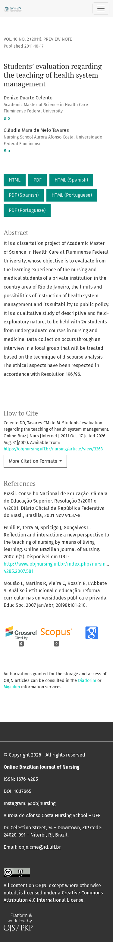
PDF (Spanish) (24, 195)
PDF (37, 180)
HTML (14, 180)
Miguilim (12, 687)
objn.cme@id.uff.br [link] (40, 847)
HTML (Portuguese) (72, 195)
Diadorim (87, 680)
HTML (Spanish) (71, 180)
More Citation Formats (33, 461)
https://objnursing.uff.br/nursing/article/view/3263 (53, 449)
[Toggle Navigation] (101, 8)
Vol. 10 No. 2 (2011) (22, 39)
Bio (7, 118)
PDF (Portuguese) (27, 210)
